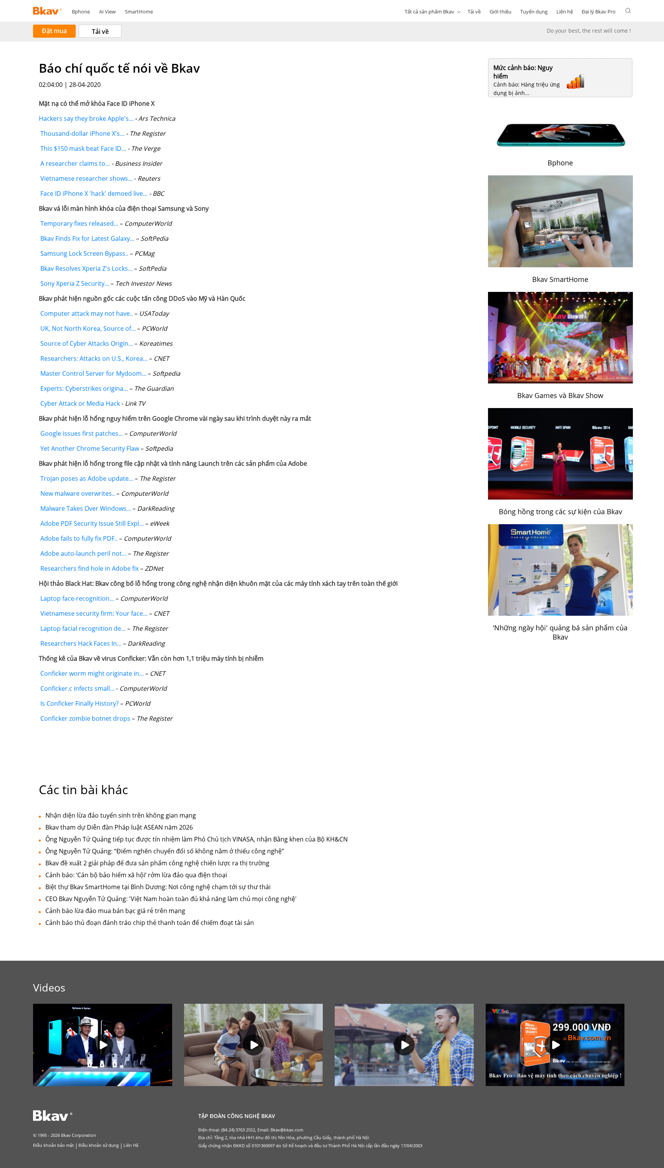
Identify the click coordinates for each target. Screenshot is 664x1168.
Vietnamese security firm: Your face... (93, 613)
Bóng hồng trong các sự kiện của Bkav (560, 511)
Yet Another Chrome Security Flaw (89, 448)
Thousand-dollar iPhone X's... (81, 133)
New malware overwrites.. (77, 493)
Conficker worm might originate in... (91, 673)
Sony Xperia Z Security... (74, 283)
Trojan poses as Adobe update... (86, 478)
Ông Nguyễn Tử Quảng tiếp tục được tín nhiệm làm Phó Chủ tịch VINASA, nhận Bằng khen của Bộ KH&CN (196, 839)
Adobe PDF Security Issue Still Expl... (91, 523)
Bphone (81, 11)
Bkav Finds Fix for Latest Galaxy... (86, 238)
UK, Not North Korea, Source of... (87, 328)
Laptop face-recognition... (76, 598)
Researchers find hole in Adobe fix (89, 568)
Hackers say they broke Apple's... (86, 118)
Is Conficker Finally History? (79, 703)
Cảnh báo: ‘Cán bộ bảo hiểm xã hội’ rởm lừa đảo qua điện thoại (136, 875)
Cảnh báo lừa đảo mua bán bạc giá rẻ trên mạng (115, 910)
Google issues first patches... (81, 433)
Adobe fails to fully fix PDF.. (78, 538)
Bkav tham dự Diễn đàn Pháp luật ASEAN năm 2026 (119, 827)
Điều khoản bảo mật (53, 1145)
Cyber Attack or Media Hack (80, 403)
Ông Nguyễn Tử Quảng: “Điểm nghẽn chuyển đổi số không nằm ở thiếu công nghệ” (164, 851)
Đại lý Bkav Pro (599, 11)
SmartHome (139, 11)
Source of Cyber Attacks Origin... (86, 343)
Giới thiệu (500, 11)
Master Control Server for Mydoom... (92, 373)
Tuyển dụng (534, 11)
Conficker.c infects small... (77, 688)
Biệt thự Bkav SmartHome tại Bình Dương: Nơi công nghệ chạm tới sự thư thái (158, 887)
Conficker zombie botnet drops (84, 718)
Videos (49, 987)
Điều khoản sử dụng (98, 1145)
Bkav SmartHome (560, 279)
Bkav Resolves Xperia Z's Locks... (86, 268)
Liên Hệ (130, 1145)
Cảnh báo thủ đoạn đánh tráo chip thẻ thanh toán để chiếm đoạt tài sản (149, 922)
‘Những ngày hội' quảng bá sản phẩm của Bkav (560, 632)
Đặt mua (54, 31)
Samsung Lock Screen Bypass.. (83, 253)
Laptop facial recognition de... (82, 628)
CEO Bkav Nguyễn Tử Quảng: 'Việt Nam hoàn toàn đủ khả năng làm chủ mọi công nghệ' (171, 899)
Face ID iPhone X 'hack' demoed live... (93, 193)
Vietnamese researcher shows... (86, 178)
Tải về (474, 11)
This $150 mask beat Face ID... (82, 148)
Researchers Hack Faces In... (80, 643)
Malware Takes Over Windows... (85, 508)
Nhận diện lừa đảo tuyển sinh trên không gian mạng (120, 815)
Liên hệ (564, 11)
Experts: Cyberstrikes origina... (83, 388)
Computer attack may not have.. (86, 313)
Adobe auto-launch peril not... (82, 553)
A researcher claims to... (74, 163)
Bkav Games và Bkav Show (560, 395)
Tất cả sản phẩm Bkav (429, 11)
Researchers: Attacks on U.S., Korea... (93, 358)
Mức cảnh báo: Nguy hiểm (523, 71)
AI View (107, 11)
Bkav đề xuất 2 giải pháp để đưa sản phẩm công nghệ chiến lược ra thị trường (157, 863)
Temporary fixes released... (78, 223)
